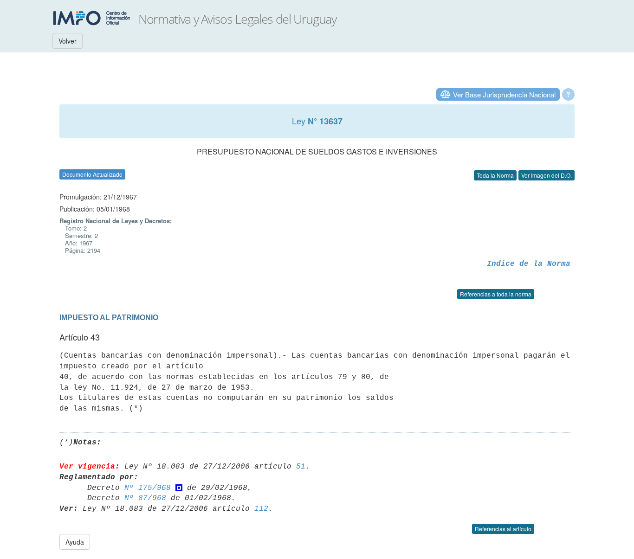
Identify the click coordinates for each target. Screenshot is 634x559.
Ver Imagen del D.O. (546, 175)
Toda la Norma (495, 175)
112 (261, 509)
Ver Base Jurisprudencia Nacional (504, 94)
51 (300, 467)
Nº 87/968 (145, 498)
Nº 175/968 (147, 488)
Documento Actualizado (92, 174)
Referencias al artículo (503, 529)
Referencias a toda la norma (495, 294)
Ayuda (74, 541)
